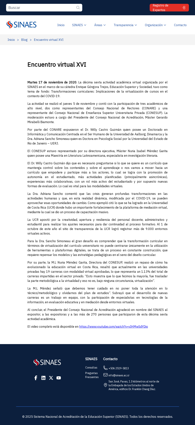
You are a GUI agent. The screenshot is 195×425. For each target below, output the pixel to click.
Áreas (98, 25)
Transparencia (123, 25)
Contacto (180, 25)
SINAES (77, 25)
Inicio (61, 25)
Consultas (91, 367)
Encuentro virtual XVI (48, 40)
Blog (24, 40)
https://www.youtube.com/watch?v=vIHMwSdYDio (113, 326)
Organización (154, 25)
